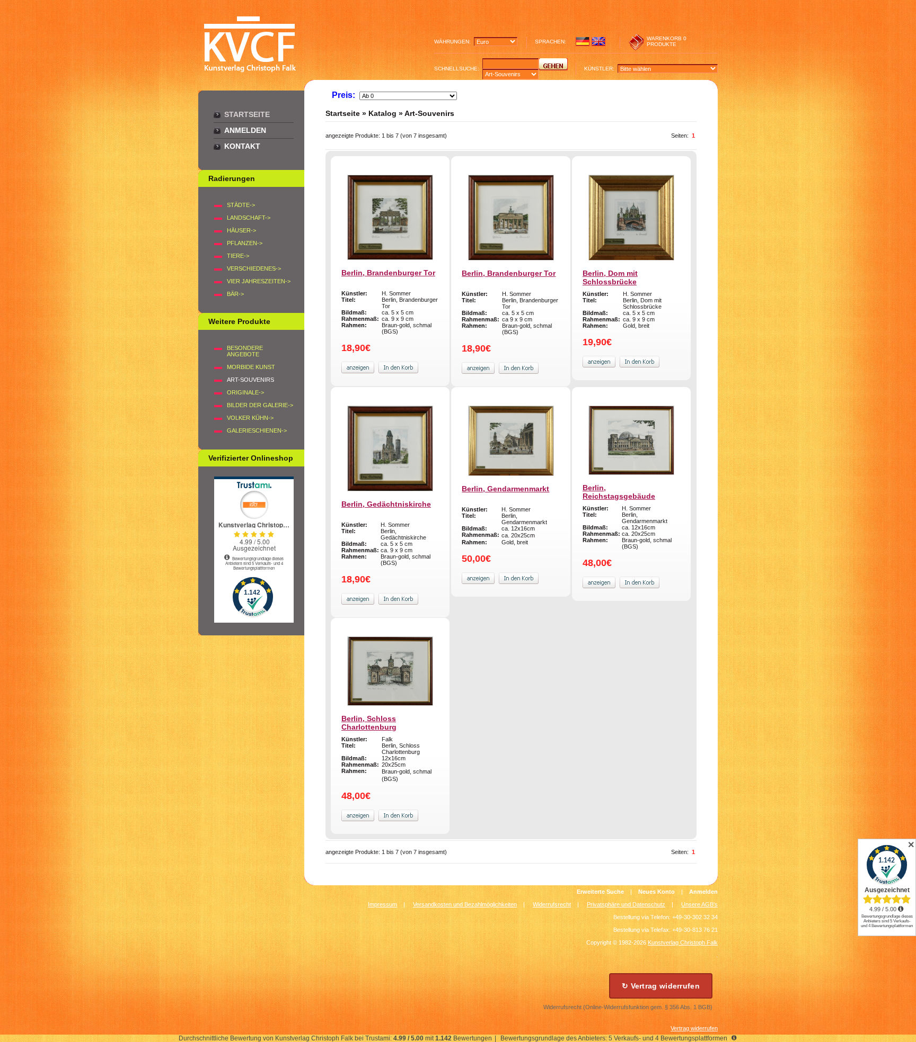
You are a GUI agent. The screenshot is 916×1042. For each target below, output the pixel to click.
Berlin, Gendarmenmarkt (505, 488)
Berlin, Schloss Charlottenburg (369, 722)
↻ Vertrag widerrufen (661, 986)
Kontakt (242, 146)
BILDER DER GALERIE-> (260, 405)
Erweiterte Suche (600, 891)
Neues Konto (656, 891)
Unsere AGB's (699, 904)
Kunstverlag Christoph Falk (683, 942)
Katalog (382, 113)
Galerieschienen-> (257, 430)
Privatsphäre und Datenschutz (626, 904)
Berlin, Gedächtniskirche (386, 504)
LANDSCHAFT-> (248, 217)
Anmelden (245, 130)
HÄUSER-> (241, 230)
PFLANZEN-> (244, 243)
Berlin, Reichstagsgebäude (619, 491)
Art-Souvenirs (429, 113)
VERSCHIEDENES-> (254, 268)
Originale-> (245, 392)
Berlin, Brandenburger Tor (388, 272)
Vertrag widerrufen (694, 1028)
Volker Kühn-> (250, 418)
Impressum (382, 904)
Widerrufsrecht (552, 904)
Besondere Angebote (245, 351)
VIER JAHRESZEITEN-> (258, 281)
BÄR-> (235, 294)
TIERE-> (238, 256)
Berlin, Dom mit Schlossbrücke (610, 277)
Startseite (247, 114)
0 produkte (666, 41)
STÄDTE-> (241, 205)
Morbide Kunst (251, 367)
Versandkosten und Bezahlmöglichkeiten (465, 904)
